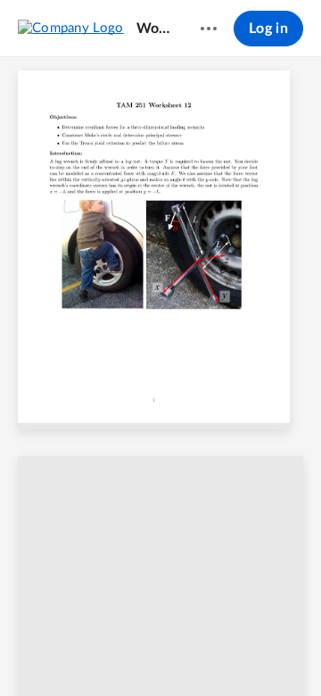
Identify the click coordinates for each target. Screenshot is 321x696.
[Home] (71, 28)
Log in (268, 28)
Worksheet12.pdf (154, 28)
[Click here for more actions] (208, 28)
